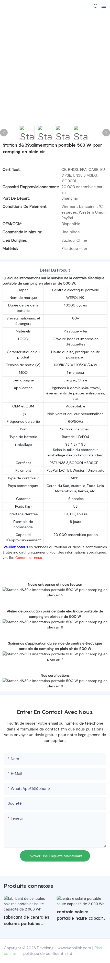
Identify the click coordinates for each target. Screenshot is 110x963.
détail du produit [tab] (55, 270)
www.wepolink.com (74, 948)
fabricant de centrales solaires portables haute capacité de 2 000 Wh (26, 921)
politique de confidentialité (47, 953)
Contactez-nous (28, 557)
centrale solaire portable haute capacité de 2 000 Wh (81, 915)
